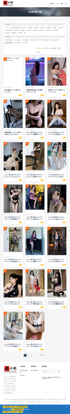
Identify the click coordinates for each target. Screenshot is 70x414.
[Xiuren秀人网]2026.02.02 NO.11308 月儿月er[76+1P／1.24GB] (13, 304)
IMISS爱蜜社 (25, 40)
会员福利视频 (8, 30)
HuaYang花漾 (17, 40)
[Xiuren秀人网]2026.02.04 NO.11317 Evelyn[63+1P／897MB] (13, 176)
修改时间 (46, 48)
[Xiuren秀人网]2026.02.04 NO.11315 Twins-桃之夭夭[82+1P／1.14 (56, 176)
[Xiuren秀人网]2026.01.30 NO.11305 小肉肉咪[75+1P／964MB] (13, 346)
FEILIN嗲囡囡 (8, 40)
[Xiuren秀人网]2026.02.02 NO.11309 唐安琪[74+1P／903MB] (56, 261)
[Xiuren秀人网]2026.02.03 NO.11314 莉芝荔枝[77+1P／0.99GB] (13, 219)
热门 (25, 33)
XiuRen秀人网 (8, 42)
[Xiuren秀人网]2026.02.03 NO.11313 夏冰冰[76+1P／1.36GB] (34, 219)
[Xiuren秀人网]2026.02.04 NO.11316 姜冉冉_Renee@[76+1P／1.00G (34, 176)
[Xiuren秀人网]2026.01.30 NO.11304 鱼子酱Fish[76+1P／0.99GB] (34, 346)
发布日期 (40, 48)
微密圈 (48, 27)
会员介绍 (13, 411)
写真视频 (36, 27)
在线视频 (60, 27)
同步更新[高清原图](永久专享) (18, 27)
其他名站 (42, 27)
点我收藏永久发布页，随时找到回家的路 (15, 406)
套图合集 (35, 30)
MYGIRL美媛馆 (45, 40)
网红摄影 (22, 30)
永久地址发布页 (24, 371)
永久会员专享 (48, 30)
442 (41, 355)
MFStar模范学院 (34, 40)
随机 (59, 48)
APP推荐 (20, 33)
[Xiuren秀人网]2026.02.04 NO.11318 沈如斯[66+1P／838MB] (56, 134)
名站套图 (13, 33)
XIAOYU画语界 (54, 40)
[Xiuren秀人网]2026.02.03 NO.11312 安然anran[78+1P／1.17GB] (56, 219)
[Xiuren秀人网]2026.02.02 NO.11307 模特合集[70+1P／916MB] (34, 304)
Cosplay (7, 27)
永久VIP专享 (34, 370)
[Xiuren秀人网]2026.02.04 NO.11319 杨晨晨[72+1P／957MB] (34, 134)
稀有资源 (16, 30)
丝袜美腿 (28, 30)
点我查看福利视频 (18, 409)
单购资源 (41, 30)
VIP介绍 (22, 375)
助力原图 (24, 42)
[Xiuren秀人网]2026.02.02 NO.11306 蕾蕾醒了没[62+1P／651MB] (56, 304)
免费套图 (30, 27)
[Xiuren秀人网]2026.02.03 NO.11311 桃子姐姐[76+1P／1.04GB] (13, 261)
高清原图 (54, 27)
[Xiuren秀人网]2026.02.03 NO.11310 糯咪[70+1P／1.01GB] (34, 261)
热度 (39, 52)
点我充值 (6, 411)
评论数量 (53, 48)
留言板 (20, 411)
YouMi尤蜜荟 (17, 42)
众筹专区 (7, 33)
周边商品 (56, 30)
